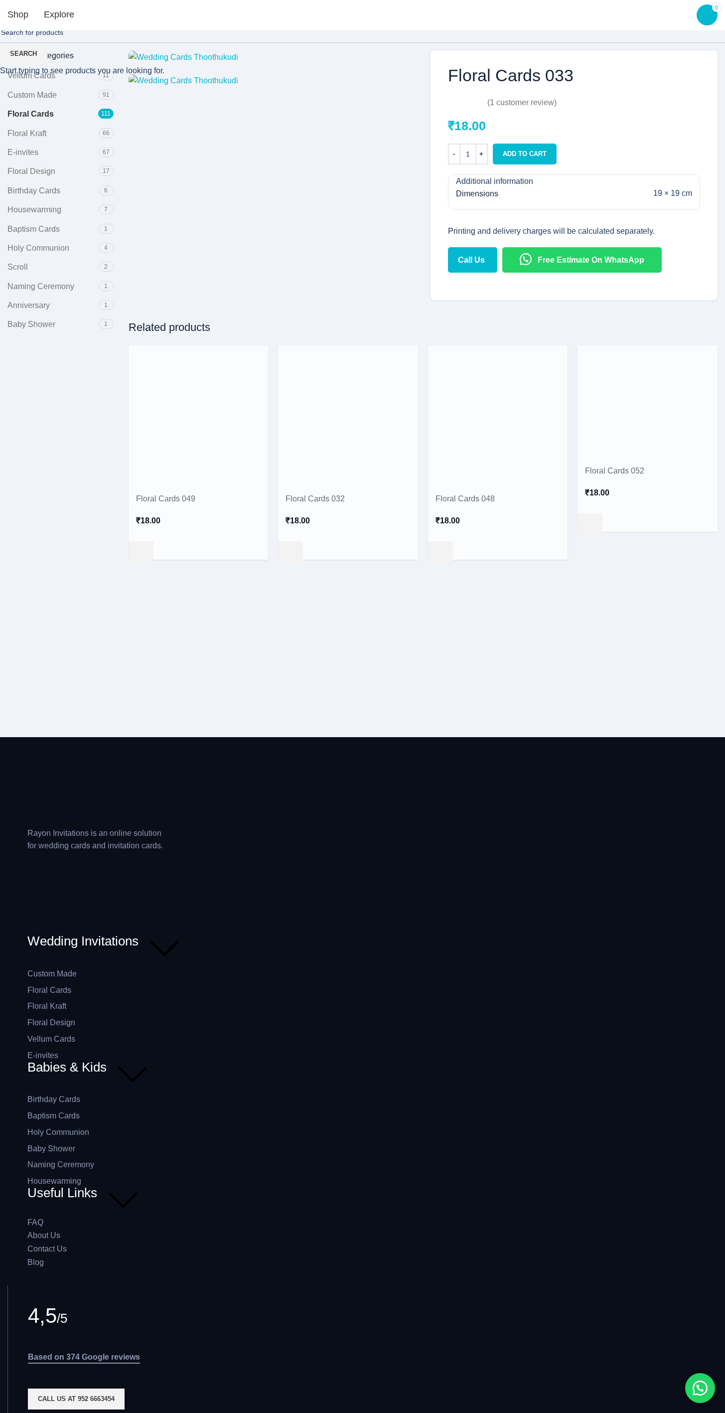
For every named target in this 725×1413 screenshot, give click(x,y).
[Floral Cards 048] (498, 415)
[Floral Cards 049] (199, 415)
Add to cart (525, 153)
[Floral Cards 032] (348, 415)
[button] (141, 552)
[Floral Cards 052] (648, 401)
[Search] (99, 15)
